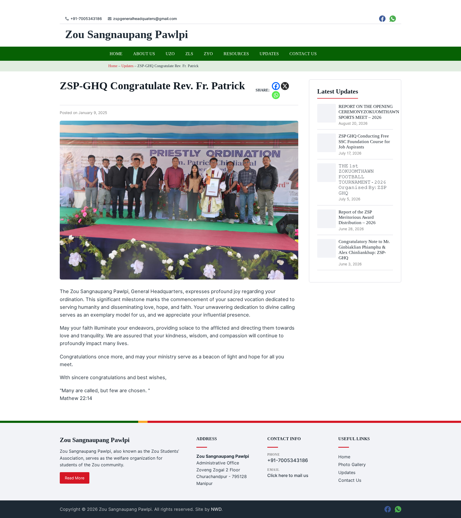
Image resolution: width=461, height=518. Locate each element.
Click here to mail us (287, 475)
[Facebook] (276, 86)
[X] (285, 86)
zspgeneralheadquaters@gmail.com (145, 19)
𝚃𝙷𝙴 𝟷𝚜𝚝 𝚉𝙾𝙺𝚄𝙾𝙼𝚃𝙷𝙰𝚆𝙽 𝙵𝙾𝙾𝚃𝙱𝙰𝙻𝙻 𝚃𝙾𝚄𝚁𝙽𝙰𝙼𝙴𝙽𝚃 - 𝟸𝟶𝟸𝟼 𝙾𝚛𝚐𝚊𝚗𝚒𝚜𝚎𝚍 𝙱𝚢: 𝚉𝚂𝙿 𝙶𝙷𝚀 (363, 179)
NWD (216, 509)
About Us (144, 53)
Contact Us (303, 53)
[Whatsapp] (276, 95)
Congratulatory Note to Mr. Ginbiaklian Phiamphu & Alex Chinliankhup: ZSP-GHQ (364, 249)
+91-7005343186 (86, 19)
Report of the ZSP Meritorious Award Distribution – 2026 (357, 217)
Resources (236, 53)
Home (116, 53)
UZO (170, 53)
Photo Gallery (352, 464)
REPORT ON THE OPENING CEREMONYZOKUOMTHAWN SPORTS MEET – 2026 (369, 112)
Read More (74, 478)
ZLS (189, 53)
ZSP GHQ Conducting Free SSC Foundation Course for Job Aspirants (364, 141)
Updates (269, 53)
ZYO (208, 53)
